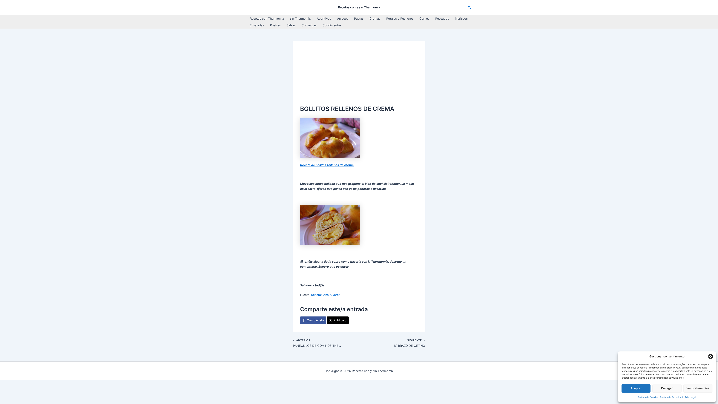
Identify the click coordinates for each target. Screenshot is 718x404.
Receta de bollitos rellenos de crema (327, 165)
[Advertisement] (359, 76)
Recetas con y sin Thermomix (359, 7)
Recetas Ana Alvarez (325, 295)
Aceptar (636, 388)
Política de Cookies (648, 397)
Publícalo (340, 320)
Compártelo (315, 320)
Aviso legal (690, 397)
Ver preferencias (697, 388)
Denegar (667, 388)
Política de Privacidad (671, 397)
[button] (710, 356)
